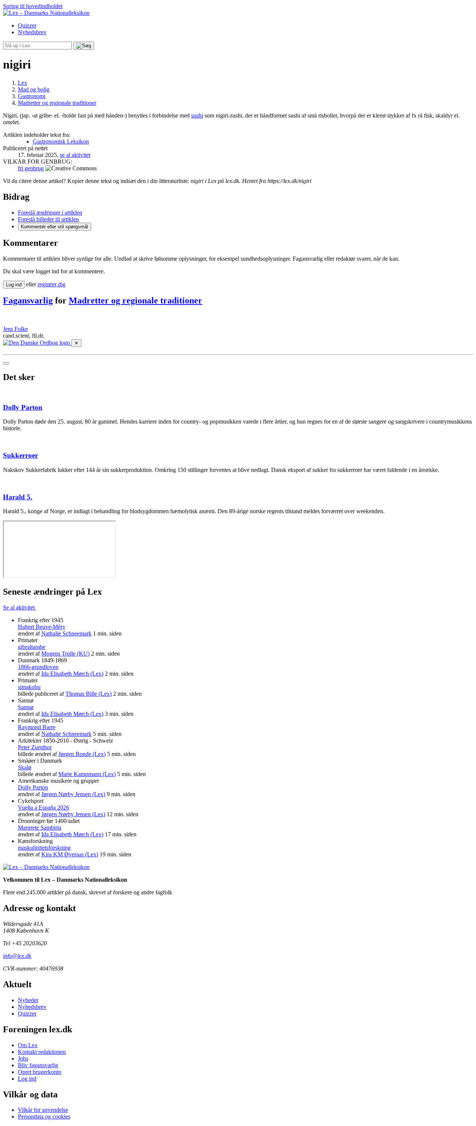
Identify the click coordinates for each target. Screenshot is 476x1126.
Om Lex (28, 1045)
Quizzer (27, 25)
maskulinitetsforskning (44, 847)
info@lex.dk (17, 956)
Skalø (24, 767)
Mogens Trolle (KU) (65, 653)
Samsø (25, 707)
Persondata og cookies (44, 1116)
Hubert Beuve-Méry (41, 627)
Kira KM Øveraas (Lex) (69, 854)
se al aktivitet (75, 155)
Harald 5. (17, 497)
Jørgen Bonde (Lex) (82, 754)
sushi (197, 115)
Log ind (27, 1078)
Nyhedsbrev (32, 32)
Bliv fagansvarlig (38, 1065)
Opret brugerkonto (39, 1072)
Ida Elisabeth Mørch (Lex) (72, 673)
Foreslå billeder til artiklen (48, 219)
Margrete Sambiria (39, 827)
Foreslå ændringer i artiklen (50, 212)
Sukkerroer (20, 455)
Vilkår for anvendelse (43, 1110)
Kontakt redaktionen (42, 1052)
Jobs (23, 1058)
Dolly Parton (22, 407)
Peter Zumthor (35, 747)
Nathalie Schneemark (66, 633)
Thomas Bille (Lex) (88, 694)
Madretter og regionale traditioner (135, 300)
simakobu (29, 687)
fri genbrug (31, 168)
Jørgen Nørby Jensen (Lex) (73, 794)
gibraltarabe (31, 647)
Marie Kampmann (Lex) (87, 774)
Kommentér (54, 226)
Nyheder (28, 1000)
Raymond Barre (36, 727)
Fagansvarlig (28, 300)
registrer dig (51, 284)
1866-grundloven (38, 667)
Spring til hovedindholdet (32, 6)
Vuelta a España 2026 (43, 807)
